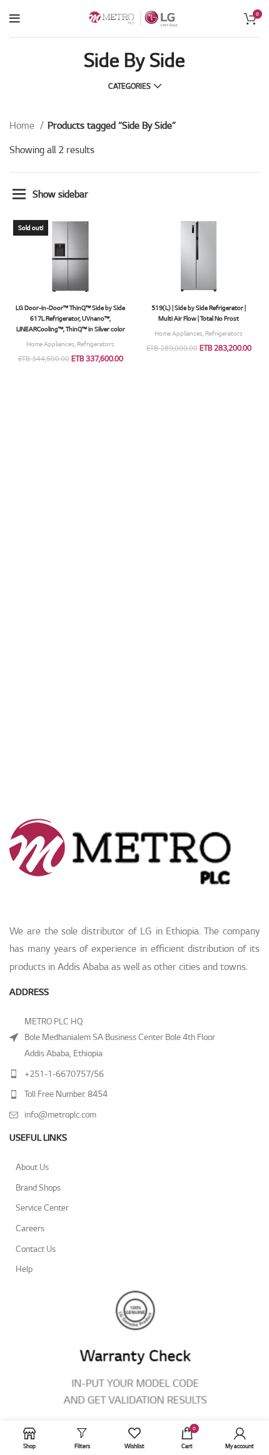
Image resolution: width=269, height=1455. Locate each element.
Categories (129, 86)
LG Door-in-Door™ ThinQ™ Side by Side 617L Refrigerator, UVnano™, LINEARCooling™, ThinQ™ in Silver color (70, 318)
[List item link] (134, 1074)
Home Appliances (50, 344)
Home (23, 125)
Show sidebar (60, 194)
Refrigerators (95, 344)
